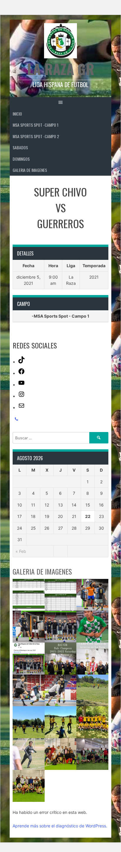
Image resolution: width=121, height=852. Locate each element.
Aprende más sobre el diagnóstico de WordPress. (60, 825)
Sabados (20, 147)
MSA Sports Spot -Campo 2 (36, 136)
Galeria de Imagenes (30, 170)
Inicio (17, 114)
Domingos (21, 159)
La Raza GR (60, 68)
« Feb (21, 551)
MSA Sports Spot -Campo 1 (35, 125)
